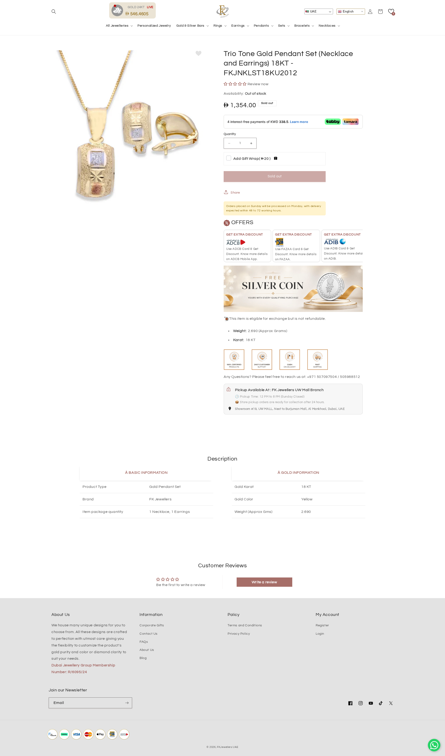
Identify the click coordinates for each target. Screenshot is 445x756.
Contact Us (149, 633)
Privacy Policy (239, 633)
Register (322, 625)
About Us (147, 650)
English (348, 11)
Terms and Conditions (245, 625)
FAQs (144, 641)
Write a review (264, 582)
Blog (143, 658)
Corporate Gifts (152, 625)
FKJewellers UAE (227, 747)
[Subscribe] (127, 702)
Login (320, 633)
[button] (54, 11)
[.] (118, 10)
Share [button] (235, 192)
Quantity (230, 134)
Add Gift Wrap (252, 158)
